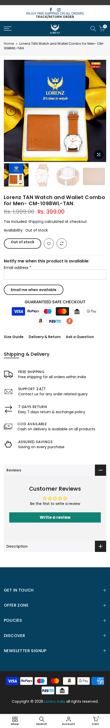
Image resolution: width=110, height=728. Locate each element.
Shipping (35, 221)
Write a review (55, 517)
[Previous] (11, 111)
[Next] (99, 111)
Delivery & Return (45, 336)
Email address (17, 267)
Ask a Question (80, 336)
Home (9, 43)
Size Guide (14, 336)
